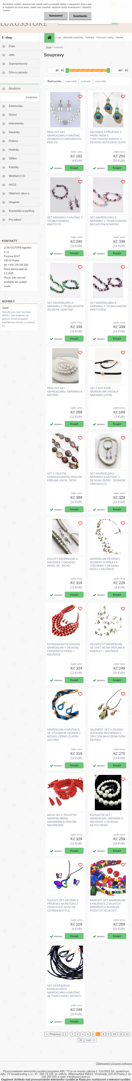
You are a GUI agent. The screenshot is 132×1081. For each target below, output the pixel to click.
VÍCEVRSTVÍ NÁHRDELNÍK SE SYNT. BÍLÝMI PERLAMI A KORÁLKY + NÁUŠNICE (107, 648)
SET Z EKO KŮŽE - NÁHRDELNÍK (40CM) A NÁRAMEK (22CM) (104, 391)
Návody (119, 37)
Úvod (48, 47)
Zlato (12, 46)
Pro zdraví (15, 219)
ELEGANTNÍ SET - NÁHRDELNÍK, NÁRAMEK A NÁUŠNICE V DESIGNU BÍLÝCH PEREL (106, 820)
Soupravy (31, 97)
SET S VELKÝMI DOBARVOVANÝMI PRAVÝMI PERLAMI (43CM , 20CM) (64, 477)
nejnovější (100, 81)
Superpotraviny (18, 63)
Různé (13, 114)
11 (120, 1034)
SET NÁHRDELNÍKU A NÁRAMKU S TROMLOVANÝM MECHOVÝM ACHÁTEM (108, 221)
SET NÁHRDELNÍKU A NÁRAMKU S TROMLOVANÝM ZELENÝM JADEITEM (65, 306)
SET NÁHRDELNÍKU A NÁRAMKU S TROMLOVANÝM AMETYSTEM (108, 306)
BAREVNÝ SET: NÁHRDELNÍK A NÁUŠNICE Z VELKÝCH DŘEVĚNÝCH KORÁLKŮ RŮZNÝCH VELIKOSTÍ (108, 905)
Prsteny (13, 141)
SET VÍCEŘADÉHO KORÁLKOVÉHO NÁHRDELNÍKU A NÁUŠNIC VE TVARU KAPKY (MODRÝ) (64, 990)
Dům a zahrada (18, 72)
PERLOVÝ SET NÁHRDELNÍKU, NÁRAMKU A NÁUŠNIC (64, 391)
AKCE (12, 184)
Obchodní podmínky (73, 37)
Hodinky (14, 149)
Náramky (14, 132)
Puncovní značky (105, 37)
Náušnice (14, 88)
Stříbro (13, 158)
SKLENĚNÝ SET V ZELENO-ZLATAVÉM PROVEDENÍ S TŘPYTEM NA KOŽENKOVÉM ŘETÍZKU (107, 734)
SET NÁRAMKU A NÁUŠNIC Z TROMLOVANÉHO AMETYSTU (64, 221)
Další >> (90, 1040)
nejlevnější (71, 81)
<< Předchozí (53, 1034)
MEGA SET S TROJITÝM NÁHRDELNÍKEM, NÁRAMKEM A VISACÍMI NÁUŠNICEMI (61, 820)
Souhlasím (80, 16)
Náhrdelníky (16, 123)
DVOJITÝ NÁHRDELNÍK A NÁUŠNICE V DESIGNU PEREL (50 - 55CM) (62, 562)
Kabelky (14, 167)
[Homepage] (50, 37)
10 (114, 1034)
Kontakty (89, 37)
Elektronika (16, 106)
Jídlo (12, 54)
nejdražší (86, 81)
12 (127, 1034)
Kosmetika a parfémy (21, 210)
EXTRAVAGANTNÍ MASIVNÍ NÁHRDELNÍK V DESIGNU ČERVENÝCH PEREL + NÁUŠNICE (63, 649)
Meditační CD (17, 175)
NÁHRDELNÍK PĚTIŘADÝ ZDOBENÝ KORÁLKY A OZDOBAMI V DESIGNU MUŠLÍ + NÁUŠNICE (105, 564)
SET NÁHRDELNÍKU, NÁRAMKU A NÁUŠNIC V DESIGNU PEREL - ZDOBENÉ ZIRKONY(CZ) (107, 478)
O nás (58, 37)
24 (80, 1040)
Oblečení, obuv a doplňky (19, 195)
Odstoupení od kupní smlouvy (114, 1063)
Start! (5, 307)
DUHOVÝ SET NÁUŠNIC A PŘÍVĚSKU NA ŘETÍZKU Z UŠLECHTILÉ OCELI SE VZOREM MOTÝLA (62, 905)
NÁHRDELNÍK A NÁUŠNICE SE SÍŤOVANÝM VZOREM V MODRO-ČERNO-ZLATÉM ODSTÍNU (64, 734)
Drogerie (14, 202)
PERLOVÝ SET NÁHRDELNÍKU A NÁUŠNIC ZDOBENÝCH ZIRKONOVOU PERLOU (64, 137)
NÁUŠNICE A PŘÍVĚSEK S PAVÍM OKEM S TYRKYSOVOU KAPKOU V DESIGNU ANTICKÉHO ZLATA (108, 137)
